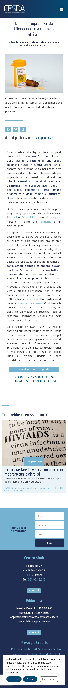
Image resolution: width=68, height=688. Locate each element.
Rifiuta (30, 679)
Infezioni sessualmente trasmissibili (33, 488)
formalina (47, 222)
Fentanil (12, 217)
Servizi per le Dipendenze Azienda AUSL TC (35, 654)
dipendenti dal (30, 303)
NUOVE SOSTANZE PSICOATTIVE (34, 377)
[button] (61, 9)
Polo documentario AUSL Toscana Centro (36, 649)
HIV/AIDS (8, 488)
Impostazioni (49, 679)
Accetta (14, 679)
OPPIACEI (19, 381)
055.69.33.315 (36, 579)
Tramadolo (27, 217)
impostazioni (13, 672)
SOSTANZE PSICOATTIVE (41, 381)
